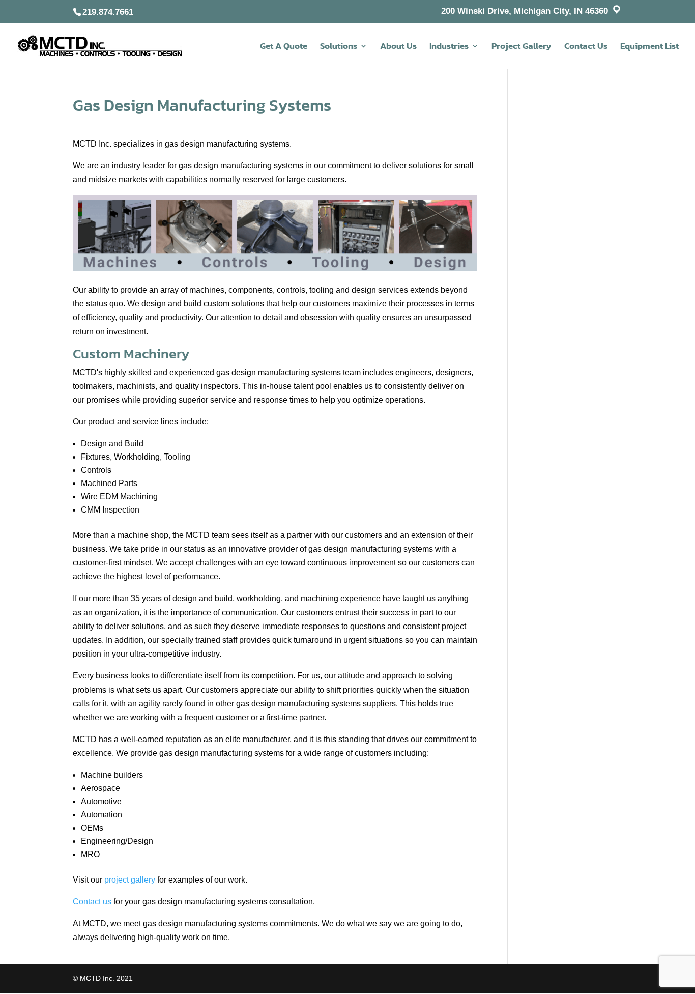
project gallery (129, 879)
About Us (398, 47)
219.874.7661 (107, 12)
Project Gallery (521, 47)
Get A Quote (283, 47)
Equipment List (649, 47)
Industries (449, 47)
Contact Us (585, 47)
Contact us (92, 901)
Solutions (338, 47)
